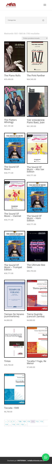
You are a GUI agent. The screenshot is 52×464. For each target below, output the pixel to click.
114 (6, 424)
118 (22, 424)
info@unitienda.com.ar (36, 460)
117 (18, 424)
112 (37, 421)
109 (24, 421)
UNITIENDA (21, 460)
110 (28, 421)
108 (20, 421)
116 (13, 424)
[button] (45, 457)
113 (41, 421)
